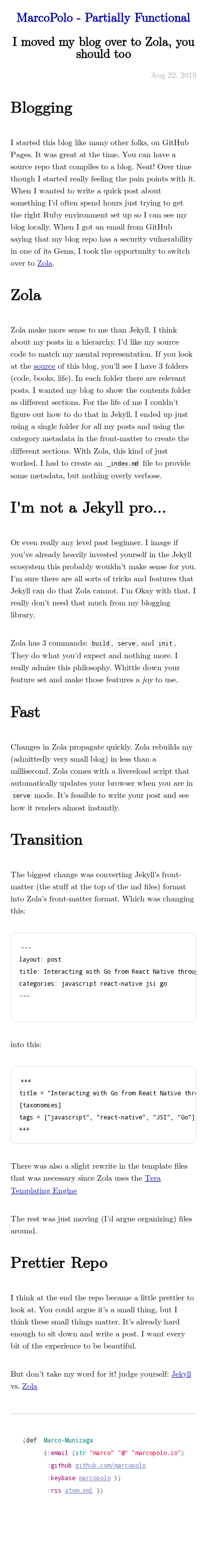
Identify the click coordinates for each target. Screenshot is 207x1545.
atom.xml (79, 1490)
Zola (44, 262)
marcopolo (95, 1478)
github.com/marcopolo (110, 1465)
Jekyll (181, 1373)
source (44, 365)
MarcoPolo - (103, 16)
